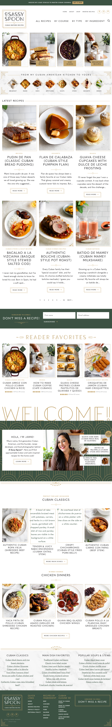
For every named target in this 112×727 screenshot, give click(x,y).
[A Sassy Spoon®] (14, 19)
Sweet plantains (17, 663)
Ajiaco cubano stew (94, 682)
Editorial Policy (34, 712)
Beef (44, 701)
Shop (78, 11)
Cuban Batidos (93, 249)
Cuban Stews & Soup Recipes (19, 249)
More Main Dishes (54, 561)
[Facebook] (99, 12)
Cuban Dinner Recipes (56, 249)
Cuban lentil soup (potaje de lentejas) (94, 679)
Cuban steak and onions (56, 682)
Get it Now (78, 2)
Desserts (56, 153)
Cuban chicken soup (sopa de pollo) (94, 663)
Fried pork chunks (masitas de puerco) (56, 685)
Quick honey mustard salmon (56, 676)
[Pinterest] (108, 12)
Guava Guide (63, 714)
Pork (45, 709)
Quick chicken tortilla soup (94, 666)
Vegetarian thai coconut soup (94, 673)
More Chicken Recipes (54, 635)
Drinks (42, 380)
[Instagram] (103, 12)
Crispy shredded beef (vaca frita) (56, 673)
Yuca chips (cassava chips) (17, 673)
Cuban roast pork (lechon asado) (56, 666)
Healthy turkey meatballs (56, 670)
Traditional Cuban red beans (56, 660)
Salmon (46, 712)
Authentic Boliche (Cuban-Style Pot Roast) (56, 257)
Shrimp (45, 718)
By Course (61, 21)
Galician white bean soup (94, 676)
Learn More (21, 461)
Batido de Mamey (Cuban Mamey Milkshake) (92, 257)
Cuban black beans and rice (18, 660)
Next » (70, 300)
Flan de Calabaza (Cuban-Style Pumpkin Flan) (56, 161)
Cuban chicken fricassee (17, 666)
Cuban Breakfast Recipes (97, 380)
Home (65, 11)
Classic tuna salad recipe (56, 663)
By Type (77, 21)
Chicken (46, 704)
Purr (15, 721)
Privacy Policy (34, 709)
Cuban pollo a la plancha (17, 670)
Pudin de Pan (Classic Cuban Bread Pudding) (19, 161)
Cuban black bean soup (94, 660)
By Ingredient (95, 21)
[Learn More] (63, 450)
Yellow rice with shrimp (56, 679)
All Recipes (43, 21)
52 (64, 300)
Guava (93, 153)
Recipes (19, 153)
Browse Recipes (89, 11)
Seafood (46, 715)
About (71, 11)
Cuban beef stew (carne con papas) (94, 670)
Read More (17, 192)
